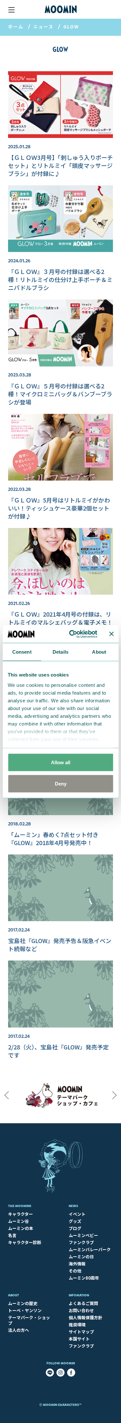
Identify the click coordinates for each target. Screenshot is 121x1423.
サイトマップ (81, 1331)
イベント (77, 1214)
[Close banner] (111, 634)
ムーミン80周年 (84, 1278)
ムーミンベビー (83, 1235)
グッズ (75, 1221)
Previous (6, 1095)
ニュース (43, 26)
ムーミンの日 (81, 1256)
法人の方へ (18, 1330)
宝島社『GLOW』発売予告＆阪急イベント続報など (59, 944)
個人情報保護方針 (85, 1317)
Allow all (60, 762)
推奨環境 (77, 1324)
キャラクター (20, 1214)
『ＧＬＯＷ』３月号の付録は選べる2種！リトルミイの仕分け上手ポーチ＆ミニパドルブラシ (60, 279)
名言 (12, 1235)
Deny (60, 783)
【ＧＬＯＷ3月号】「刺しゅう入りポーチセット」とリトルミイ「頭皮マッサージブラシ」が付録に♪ (60, 165)
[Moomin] (61, 9)
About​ (13, 1295)
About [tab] (99, 652)
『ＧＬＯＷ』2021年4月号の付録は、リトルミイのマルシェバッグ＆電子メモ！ (60, 618)
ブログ (75, 1228)
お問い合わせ (81, 1310)
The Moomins (19, 1206)
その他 (75, 1270)
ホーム (16, 26)
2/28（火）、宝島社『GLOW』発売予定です (58, 1051)
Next (114, 1095)
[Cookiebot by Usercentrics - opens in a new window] (72, 634)
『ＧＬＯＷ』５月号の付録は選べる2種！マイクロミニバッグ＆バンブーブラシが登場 (60, 394)
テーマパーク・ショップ (29, 1320)
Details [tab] (60, 652)
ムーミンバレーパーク (90, 1249)
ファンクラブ (81, 1242)
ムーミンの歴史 (22, 1303)
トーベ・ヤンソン (25, 1310)
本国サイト (79, 1338)
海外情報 (77, 1263)
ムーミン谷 (18, 1221)
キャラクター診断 (24, 1242)
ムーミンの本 (20, 1228)
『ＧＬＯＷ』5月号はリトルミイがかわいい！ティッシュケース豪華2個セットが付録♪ (59, 508)
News (73, 1206)
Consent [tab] (22, 652)
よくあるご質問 (83, 1303)
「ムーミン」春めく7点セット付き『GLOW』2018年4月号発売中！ (53, 838)
